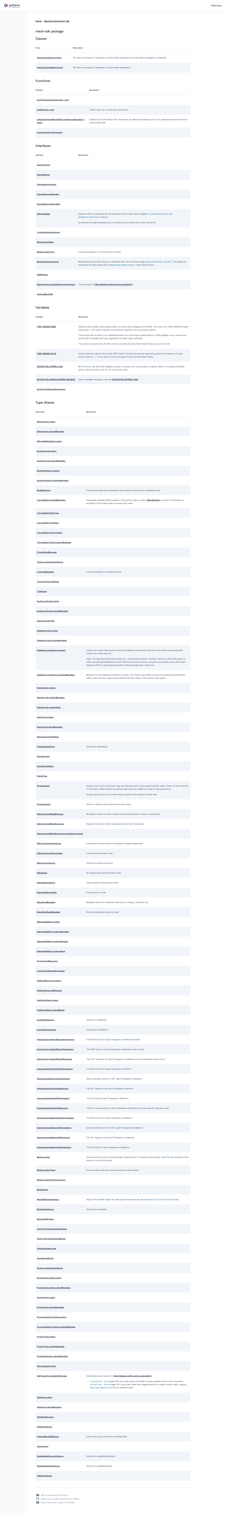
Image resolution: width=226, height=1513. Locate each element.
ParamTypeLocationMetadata (50, 1307)
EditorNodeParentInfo (47, 892)
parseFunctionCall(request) (49, 132)
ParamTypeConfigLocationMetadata (53, 1288)
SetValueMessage (45, 1417)
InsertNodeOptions (45, 1020)
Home (39, 21)
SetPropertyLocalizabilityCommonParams (56, 284)
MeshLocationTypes (46, 1170)
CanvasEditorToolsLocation (49, 533)
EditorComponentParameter (50, 853)
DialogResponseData (46, 184)
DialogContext (43, 165)
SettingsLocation (44, 1397)
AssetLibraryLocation (46, 451)
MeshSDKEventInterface (48, 1199)
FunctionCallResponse (47, 961)
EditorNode (42, 873)
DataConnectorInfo (46, 621)
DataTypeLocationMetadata (50, 727)
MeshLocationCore (46, 252)
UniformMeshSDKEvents (48, 1436)
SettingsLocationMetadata (49, 1407)
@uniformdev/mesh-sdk (56, 21)
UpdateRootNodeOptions (48, 1466)
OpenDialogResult (45, 1258)
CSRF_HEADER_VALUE (46, 354)
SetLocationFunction (46, 1366)
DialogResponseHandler (48, 194)
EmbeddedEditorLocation (48, 922)
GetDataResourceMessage (49, 990)
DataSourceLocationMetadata (51, 698)
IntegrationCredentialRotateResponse (54, 1059)
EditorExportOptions (46, 863)
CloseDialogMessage (47, 552)
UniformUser (42, 1446)
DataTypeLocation (45, 717)
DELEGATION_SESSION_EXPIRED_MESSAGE (56, 379)
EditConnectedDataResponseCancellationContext (60, 834)
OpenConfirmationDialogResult (51, 1239)
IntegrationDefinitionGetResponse (52, 1088)
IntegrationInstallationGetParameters (54, 1128)
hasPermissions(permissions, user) (53, 100)
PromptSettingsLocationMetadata (52, 1356)
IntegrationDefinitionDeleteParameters (55, 1069)
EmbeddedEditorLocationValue (51, 951)
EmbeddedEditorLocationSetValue (52, 941)
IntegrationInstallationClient (50, 67)
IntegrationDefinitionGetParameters (53, 1079)
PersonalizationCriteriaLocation (51, 1317)
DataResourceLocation (47, 631)
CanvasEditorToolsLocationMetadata (54, 542)
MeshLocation (43, 1157)
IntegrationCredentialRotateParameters (55, 1049)
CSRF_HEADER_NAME (46, 327)
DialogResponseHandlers (48, 204)
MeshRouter (42, 1190)
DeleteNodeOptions (46, 747)
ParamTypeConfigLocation (49, 1278)
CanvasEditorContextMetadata (51, 500)
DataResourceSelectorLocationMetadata (56, 675)
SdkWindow (42, 275)
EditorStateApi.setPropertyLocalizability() (114, 284)
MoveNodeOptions (45, 1209)
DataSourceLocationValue (49, 707)
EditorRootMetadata (46, 902)
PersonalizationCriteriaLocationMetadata (56, 1327)
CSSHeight (42, 591)
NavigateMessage (45, 1219)
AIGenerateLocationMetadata (50, 431)
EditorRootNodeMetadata (48, 912)
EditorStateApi (43, 214)
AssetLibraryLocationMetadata (51, 461)
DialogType (42, 776)
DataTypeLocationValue (48, 737)
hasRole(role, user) (45, 110)
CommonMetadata (45, 572)
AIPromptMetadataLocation (49, 441)
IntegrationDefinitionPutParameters (53, 1098)
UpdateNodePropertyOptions (50, 1456)
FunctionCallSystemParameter (51, 971)
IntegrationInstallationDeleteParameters (55, 1118)
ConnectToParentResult (48, 582)
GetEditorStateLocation (47, 1000)
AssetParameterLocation (48, 471)
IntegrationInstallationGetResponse (53, 1137)
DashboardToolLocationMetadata (52, 611)
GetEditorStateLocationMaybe (51, 1010)
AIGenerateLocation (46, 422)
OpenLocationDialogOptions (50, 1268)
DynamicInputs (43, 804)
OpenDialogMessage (46, 1248)
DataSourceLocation (46, 688)
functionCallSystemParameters (51, 389)
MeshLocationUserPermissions (51, 1180)
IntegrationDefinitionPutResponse (52, 1108)
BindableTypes (43, 490)
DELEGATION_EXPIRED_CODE (50, 366)
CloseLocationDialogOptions (50, 562)
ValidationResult (44, 1476)
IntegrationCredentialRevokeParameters (55, 1039)
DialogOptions (43, 175)
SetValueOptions (44, 1427)
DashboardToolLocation (48, 601)
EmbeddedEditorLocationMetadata (53, 932)
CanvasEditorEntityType (48, 513)
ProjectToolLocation (46, 1337)
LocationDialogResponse (48, 232)
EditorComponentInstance (49, 843)
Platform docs (216, 5)
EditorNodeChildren (46, 883)
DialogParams (43, 756)
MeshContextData (45, 242)
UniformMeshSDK (45, 294)
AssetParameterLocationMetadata (53, 480)
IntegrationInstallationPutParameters (54, 1147)
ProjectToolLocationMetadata (50, 1346)
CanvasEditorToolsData (48, 523)
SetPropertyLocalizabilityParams (52, 1376)
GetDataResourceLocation (49, 981)
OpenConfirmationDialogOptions (52, 1229)
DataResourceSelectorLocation (51, 650)
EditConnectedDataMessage (50, 814)
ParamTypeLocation (46, 1297)
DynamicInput (43, 786)
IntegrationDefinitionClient (49, 58)
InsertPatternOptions (46, 1030)
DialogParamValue (45, 766)
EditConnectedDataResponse (50, 824)
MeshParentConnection (48, 262)
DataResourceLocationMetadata (52, 640)
